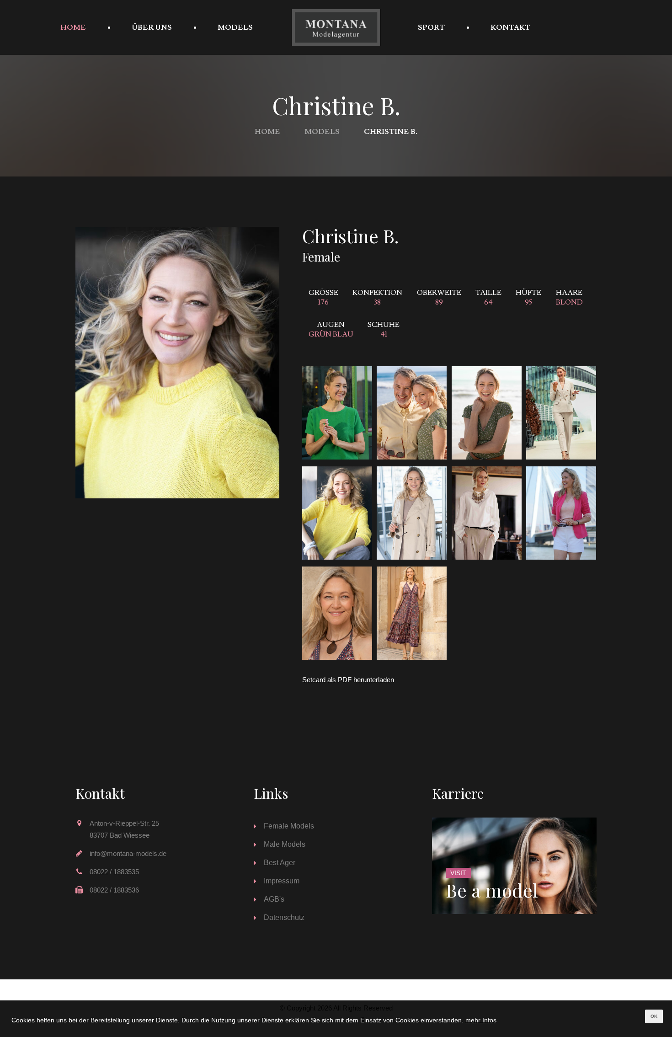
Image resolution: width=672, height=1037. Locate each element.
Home (267, 131)
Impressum (281, 881)
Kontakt (510, 27)
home (73, 27)
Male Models (284, 844)
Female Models (289, 826)
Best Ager (279, 862)
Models (235, 27)
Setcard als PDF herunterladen (348, 680)
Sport (431, 27)
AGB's (274, 899)
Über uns (152, 27)
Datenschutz (284, 917)
